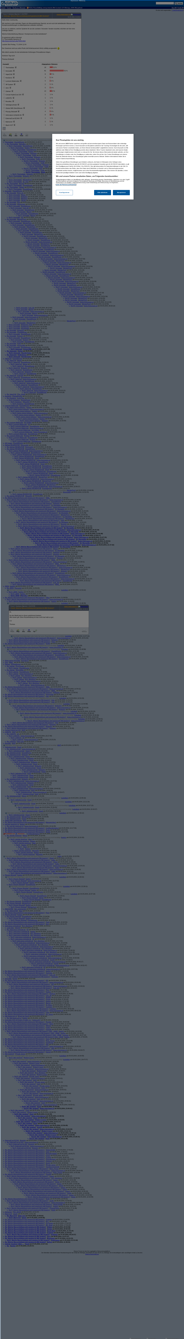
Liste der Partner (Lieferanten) (66, 184)
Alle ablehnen (102, 192)
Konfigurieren (64, 192)
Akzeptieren (121, 192)
